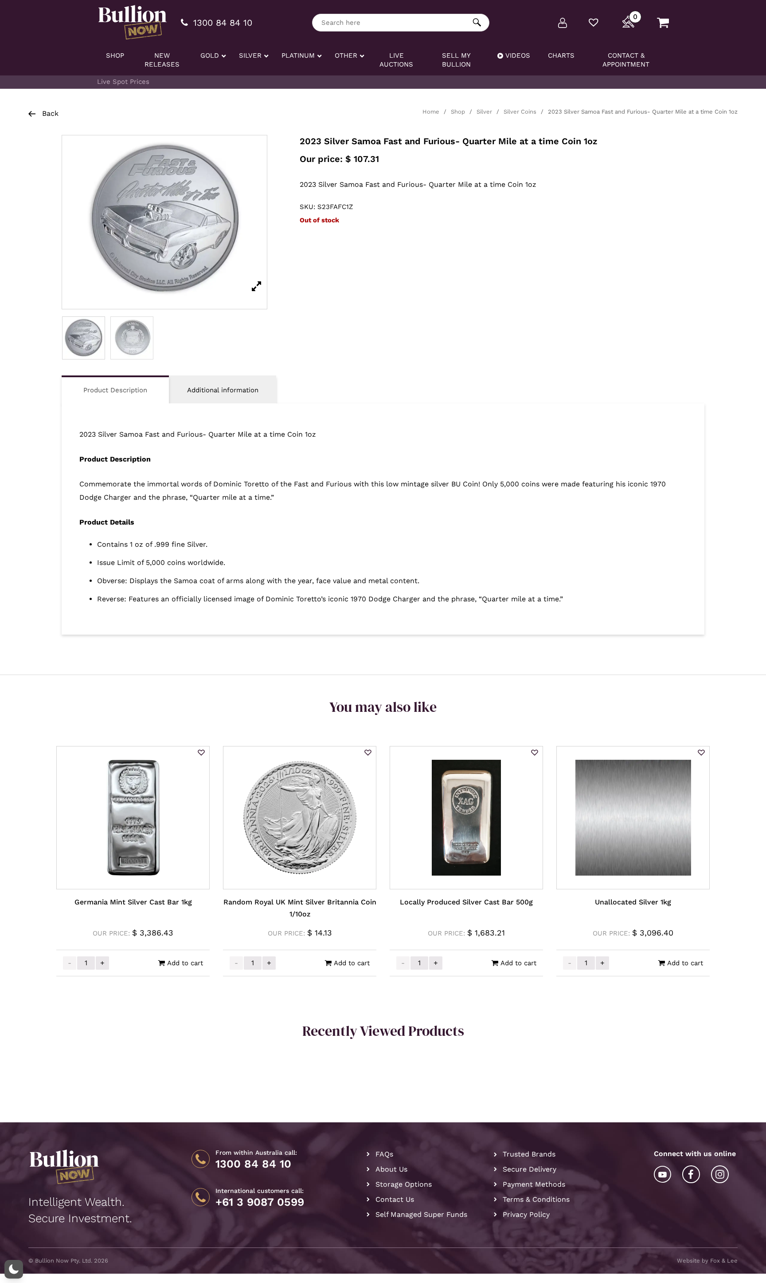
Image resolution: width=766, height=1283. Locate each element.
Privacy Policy (526, 1214)
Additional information (222, 390)
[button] (201, 753)
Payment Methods (534, 1184)
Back (49, 113)
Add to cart (185, 963)
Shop (458, 111)
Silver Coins (520, 111)
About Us (391, 1169)
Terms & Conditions (536, 1199)
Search (477, 22)
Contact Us (394, 1199)
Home (430, 111)
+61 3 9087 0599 (259, 1202)
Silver (484, 111)
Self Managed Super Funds (421, 1214)
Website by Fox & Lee (707, 1260)
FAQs (384, 1154)
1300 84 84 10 (253, 1164)
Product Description (115, 390)
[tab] (115, 389)
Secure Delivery (529, 1169)
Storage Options (403, 1184)
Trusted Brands (529, 1154)
